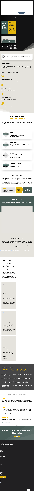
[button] (20, 214)
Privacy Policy (4, 7)
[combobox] (28, 490)
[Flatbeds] (17, 155)
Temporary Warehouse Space (3, 455)
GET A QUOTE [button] (17, 437)
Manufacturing (1, 460)
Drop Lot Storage (2, 454)
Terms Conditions (25, 490)
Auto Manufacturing (2, 463)
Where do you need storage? (8, 36)
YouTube (11, 58)
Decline (28, 12)
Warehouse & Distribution (3, 461)
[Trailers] (17, 134)
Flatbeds (1, 453)
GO (9, 41)
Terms (0, 474)
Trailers (1, 451)
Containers (1, 452)
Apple (7, 58)
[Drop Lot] (17, 165)
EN (29, 490)
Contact (1, 475)
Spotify (15, 58)
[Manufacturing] (8, 322)
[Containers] (17, 144)
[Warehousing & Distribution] (8, 295)
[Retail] (8, 348)
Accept (21, 12)
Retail (0, 462)
